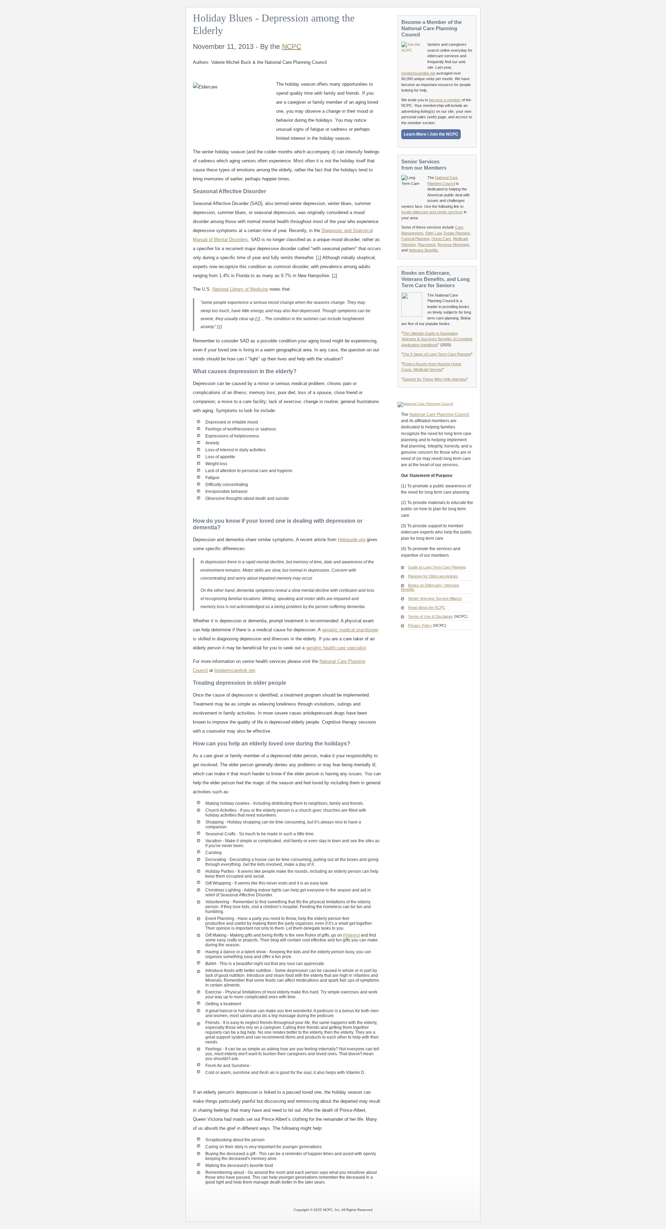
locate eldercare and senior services (432, 212)
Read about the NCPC (426, 607)
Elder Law (433, 233)
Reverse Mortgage (453, 244)
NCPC (291, 46)
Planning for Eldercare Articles (433, 576)
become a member (445, 100)
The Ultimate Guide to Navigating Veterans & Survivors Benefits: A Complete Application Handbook (436, 339)
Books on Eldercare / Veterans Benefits (430, 587)
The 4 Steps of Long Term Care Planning (437, 354)
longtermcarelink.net (234, 670)
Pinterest (351, 935)
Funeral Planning (415, 239)
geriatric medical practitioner (350, 629)
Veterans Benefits (423, 250)
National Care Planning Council (439, 414)
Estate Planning (457, 233)
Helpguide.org (351, 539)
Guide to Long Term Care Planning (437, 567)
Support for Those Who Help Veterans (435, 379)
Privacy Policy (420, 625)
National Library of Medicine (240, 289)
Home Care (441, 239)
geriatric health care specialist (336, 647)
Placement (426, 244)
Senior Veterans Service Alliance (435, 598)
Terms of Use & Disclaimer (430, 616)
